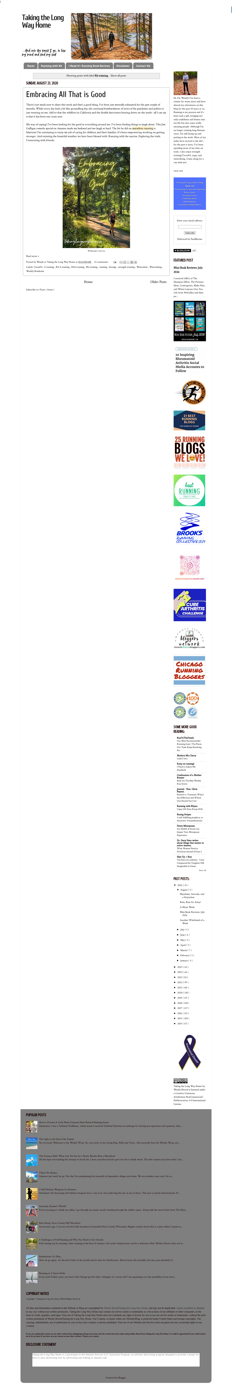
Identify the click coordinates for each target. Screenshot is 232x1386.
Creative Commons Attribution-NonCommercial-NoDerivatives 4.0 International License (189, 1099)
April (183, 945)
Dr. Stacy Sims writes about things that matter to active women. (190, 843)
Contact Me (143, 66)
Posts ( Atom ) (47, 289)
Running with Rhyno (187, 806)
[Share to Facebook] (132, 262)
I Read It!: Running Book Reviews (89, 66)
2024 (180, 972)
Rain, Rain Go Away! (190, 902)
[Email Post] (114, 262)
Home (88, 281)
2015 (180, 1018)
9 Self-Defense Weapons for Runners (57, 1189)
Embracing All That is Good (66, 94)
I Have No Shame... (49, 1172)
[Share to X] (128, 262)
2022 (180, 982)
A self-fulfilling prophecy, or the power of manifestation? (190, 819)
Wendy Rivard (181, 1089)
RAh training (78, 267)
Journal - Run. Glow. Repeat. (187, 790)
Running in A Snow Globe (52, 1273)
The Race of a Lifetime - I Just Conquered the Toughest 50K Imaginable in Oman (190, 863)
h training (49, 267)
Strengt (113, 267)
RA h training (63, 267)
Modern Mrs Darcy (186, 755)
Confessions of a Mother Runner (189, 776)
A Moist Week (187, 907)
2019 (180, 998)
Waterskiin (142, 267)
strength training (126, 267)
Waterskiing (155, 267)
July (182, 929)
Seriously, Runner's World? (52, 1206)
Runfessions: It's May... (50, 1256)
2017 (180, 1008)
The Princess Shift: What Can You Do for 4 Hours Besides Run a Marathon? (77, 1156)
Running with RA (51, 66)
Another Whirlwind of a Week (192, 922)
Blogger (122, 1377)
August (184, 890)
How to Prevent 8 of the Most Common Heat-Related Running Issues (74, 1122)
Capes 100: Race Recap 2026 (190, 809)
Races (31, 66)
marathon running (142, 128)
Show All (202, 870)
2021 (180, 987)
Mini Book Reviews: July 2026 (192, 913)
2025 (180, 967)
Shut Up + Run (184, 856)
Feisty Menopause (186, 826)
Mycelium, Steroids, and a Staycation (192, 895)
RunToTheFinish (185, 738)
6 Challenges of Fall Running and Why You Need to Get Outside (71, 1239)
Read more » (32, 256)
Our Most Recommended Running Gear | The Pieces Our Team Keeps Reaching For (189, 745)
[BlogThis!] (124, 262)
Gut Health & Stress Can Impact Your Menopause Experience (188, 832)
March (183, 950)
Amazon (61, 128)
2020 (180, 992)
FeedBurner (196, 239)
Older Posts (158, 281)
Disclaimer (122, 66)
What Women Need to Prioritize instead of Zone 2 (189, 850)
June (182, 935)
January (184, 960)
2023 (180, 977)
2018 (180, 1003)
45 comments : (102, 262)
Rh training (92, 267)
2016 (180, 1013)
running (103, 267)
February (185, 955)
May (182, 940)
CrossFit (38, 267)
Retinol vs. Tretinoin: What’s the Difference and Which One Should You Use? (190, 797)
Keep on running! (185, 763)
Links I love (182, 758)
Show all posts (118, 75)
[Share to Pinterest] (135, 262)
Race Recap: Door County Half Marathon (59, 1223)
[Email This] (121, 262)
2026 (180, 885)
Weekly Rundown (35, 271)
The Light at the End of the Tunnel (56, 1139)
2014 (180, 1023)
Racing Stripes (184, 814)
